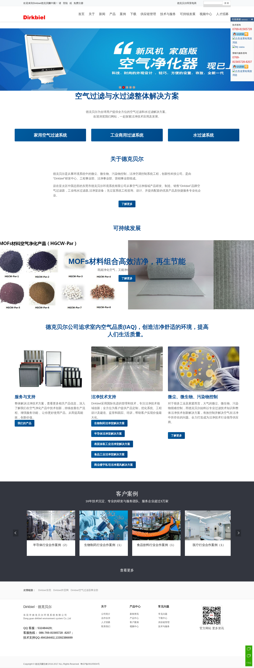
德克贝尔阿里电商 (186, 3)
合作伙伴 (105, 618)
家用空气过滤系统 (50, 135)
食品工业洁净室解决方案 (109, 454)
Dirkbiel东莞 (44, 590)
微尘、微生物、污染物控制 (193, 396)
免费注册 (78, 3)
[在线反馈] (248, 655)
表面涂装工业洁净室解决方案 (112, 444)
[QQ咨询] (248, 649)
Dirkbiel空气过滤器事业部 (84, 590)
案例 (123, 13)
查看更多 (127, 570)
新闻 (102, 13)
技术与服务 (168, 13)
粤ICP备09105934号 (90, 664)
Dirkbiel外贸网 (61, 590)
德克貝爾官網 (41, 664)
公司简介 (105, 614)
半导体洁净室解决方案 (108, 433)
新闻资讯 (134, 614)
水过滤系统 (203, 135)
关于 (92, 13)
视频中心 (206, 13)
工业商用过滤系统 (127, 135)
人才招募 (222, 13)
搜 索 (226, 3)
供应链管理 (148, 13)
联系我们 (105, 626)
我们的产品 (24, 423)
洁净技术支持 (103, 396)
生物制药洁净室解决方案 (109, 423)
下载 (133, 13)
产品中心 (134, 618)
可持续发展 (187, 13)
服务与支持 (25, 396)
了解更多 (127, 203)
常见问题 (162, 614)
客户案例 (134, 622)
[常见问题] (248, 662)
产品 (112, 13)
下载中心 (162, 618)
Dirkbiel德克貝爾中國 (44, 3)
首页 (81, 13)
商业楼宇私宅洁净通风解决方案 (113, 464)
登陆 (65, 3)
